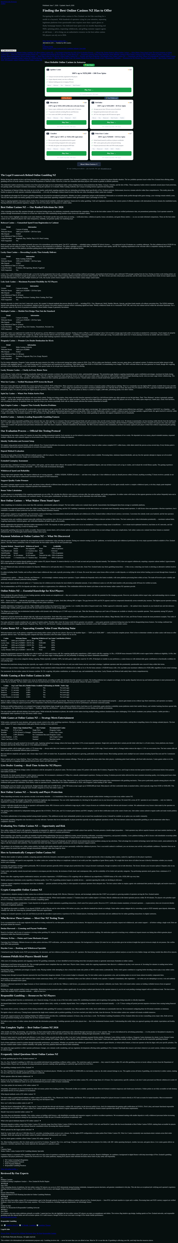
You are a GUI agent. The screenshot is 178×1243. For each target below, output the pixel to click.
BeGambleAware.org (106, 168)
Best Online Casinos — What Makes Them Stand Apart (133, 52)
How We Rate (37, 1233)
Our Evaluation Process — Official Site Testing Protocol (95, 52)
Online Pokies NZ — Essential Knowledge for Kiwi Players (45, 54)
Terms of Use (15, 1233)
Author (3, 3)
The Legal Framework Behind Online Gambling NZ (18, 52)
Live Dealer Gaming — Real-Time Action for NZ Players (40, 56)
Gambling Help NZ (11, 1225)
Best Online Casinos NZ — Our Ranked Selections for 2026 (56, 52)
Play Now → (89, 90)
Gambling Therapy (43, 1225)
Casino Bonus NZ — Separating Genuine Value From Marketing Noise (89, 54)
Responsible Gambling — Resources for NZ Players (122, 58)
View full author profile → (9, 1169)
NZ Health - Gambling (27, 1225)
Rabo (9, 2)
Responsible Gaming (49, 1233)
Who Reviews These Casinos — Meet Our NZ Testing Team (52, 58)
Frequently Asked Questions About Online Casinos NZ (23, 60)
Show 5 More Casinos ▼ (89, 164)
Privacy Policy (5, 1233)
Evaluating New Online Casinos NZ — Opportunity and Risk (121, 56)
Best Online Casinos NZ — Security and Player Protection (80, 56)
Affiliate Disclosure (26, 1233)
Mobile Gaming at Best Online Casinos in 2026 (129, 54)
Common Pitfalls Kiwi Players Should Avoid (88, 58)
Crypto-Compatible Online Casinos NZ (17, 58)
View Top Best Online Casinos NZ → (55, 41)
